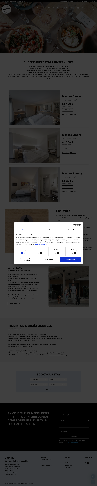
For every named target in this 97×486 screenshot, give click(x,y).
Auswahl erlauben (48, 259)
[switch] (40, 253)
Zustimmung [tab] (25, 230)
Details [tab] (48, 230)
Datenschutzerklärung (41, 244)
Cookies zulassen (70, 259)
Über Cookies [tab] (71, 230)
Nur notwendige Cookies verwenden (26, 259)
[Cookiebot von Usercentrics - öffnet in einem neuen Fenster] (74, 225)
